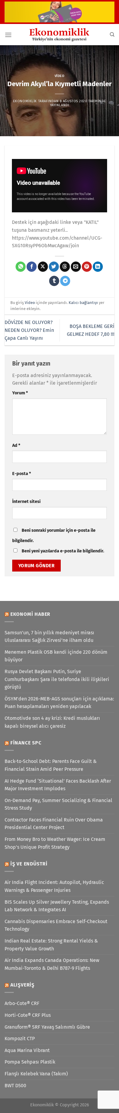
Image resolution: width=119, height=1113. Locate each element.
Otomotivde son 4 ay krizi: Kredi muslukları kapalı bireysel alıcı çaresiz (52, 722)
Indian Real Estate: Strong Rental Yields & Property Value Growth (51, 945)
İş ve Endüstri (29, 864)
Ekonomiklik (25, 101)
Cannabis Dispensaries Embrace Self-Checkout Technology (56, 925)
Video (60, 76)
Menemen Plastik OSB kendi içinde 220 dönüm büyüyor (56, 656)
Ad (16, 445)
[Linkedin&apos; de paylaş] (98, 266)
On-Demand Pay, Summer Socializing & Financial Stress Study (58, 804)
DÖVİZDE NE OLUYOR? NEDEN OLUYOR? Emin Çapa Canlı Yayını (29, 330)
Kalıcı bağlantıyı (83, 302)
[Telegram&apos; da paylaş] (65, 281)
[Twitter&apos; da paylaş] (54, 266)
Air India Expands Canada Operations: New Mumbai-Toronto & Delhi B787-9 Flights (52, 964)
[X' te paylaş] (43, 266)
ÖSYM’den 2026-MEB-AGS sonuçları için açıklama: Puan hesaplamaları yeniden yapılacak (59, 703)
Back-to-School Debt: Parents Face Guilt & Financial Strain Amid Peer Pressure (51, 765)
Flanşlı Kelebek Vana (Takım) (36, 1074)
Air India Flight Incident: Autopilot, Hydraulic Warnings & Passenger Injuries (54, 886)
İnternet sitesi (26, 501)
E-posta (21, 473)
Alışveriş (22, 985)
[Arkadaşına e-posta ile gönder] (76, 266)
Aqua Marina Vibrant (27, 1050)
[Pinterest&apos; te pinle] (87, 266)
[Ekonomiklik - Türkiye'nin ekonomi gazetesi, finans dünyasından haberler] (59, 35)
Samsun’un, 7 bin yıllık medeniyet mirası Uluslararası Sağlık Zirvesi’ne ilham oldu (49, 636)
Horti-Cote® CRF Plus (28, 1015)
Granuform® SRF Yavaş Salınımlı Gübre (47, 1027)
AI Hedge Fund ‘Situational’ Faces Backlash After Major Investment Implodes (58, 785)
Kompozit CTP (20, 1038)
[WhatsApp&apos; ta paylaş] (21, 266)
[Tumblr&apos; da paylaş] (54, 281)
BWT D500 (15, 1085)
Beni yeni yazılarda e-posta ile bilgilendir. (63, 551)
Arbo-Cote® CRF (22, 1003)
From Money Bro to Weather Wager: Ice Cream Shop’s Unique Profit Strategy (55, 843)
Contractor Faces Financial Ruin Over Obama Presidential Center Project (54, 824)
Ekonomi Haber (30, 614)
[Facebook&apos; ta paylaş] (32, 266)
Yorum (20, 393)
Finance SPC (25, 743)
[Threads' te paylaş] (65, 266)
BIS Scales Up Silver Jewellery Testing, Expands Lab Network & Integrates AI (57, 906)
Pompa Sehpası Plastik (30, 1062)
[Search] (112, 34)
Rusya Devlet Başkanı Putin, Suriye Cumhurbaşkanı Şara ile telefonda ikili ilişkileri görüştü (57, 679)
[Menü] (8, 34)
